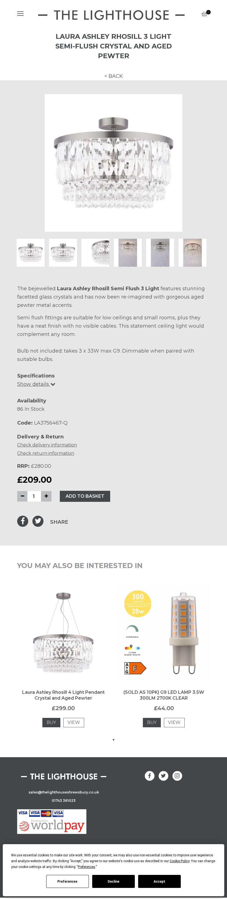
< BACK (113, 76)
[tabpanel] (63, 661)
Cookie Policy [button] (179, 861)
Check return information (45, 453)
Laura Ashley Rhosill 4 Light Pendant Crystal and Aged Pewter (63, 695)
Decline (113, 881)
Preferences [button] (86, 867)
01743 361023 (64, 800)
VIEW (74, 722)
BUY (51, 722)
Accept (159, 881)
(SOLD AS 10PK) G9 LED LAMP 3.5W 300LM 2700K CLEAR (163, 695)
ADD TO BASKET (85, 496)
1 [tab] (113, 740)
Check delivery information (47, 445)
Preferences (67, 881)
